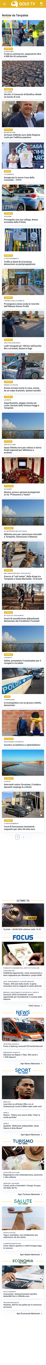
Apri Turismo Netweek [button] (29, 1194)
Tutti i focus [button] (34, 1005)
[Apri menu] (4, 4)
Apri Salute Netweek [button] (30, 1254)
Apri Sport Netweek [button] (30, 1134)
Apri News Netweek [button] (30, 1063)
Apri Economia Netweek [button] (28, 1313)
